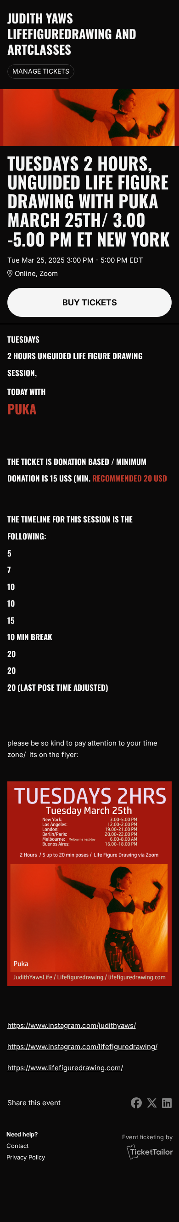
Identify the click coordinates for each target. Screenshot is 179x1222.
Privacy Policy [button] (25, 1157)
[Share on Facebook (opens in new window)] (136, 1103)
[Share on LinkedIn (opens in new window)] (167, 1103)
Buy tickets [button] (89, 302)
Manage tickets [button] (40, 71)
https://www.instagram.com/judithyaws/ (71, 1025)
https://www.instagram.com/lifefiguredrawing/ (82, 1046)
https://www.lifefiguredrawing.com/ (65, 1067)
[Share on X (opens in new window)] (151, 1103)
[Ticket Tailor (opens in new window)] (150, 1151)
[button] (24, 1146)
